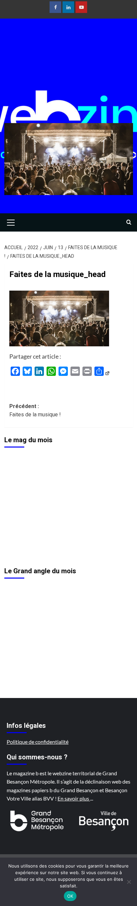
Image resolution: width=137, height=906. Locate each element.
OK (70, 896)
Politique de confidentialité (37, 741)
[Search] (129, 222)
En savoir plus (74, 798)
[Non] (128, 881)
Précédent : (35, 410)
